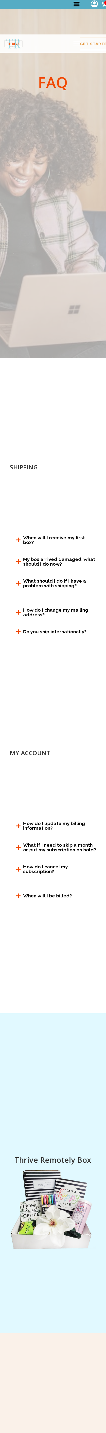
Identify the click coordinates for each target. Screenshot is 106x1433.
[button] (76, 4)
